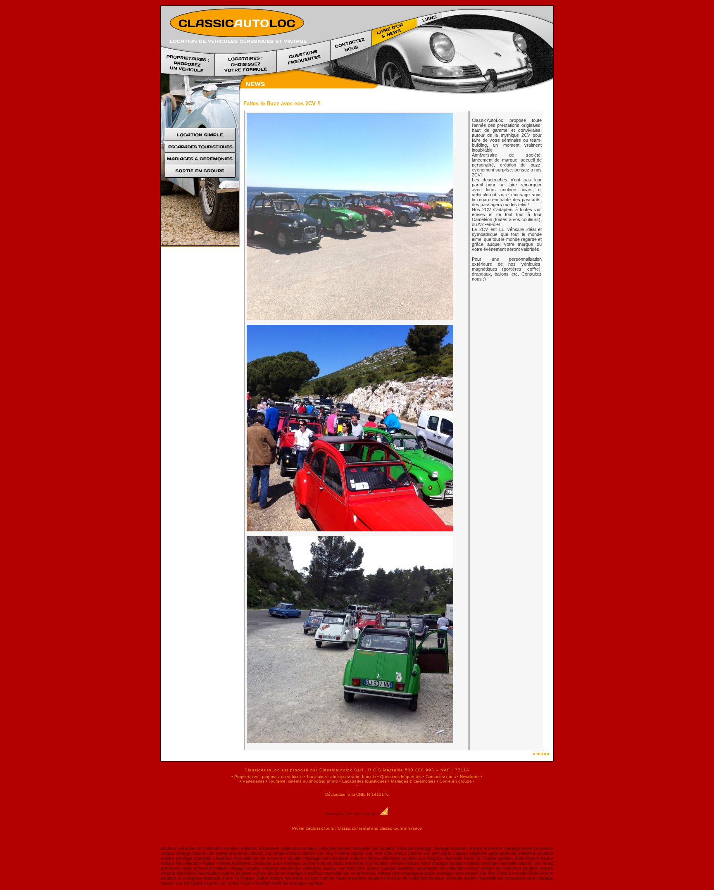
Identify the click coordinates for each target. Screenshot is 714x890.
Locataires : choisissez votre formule (341, 776)
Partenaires (253, 781)
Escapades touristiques (364, 781)
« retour (543, 753)
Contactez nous (441, 776)
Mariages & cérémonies (413, 781)
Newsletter (470, 776)
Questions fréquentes (400, 776)
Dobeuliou (335, 813)
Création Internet (362, 813)
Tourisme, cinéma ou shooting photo (303, 781)
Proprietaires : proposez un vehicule (268, 776)
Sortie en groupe (456, 781)
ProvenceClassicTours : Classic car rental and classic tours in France (357, 828)
